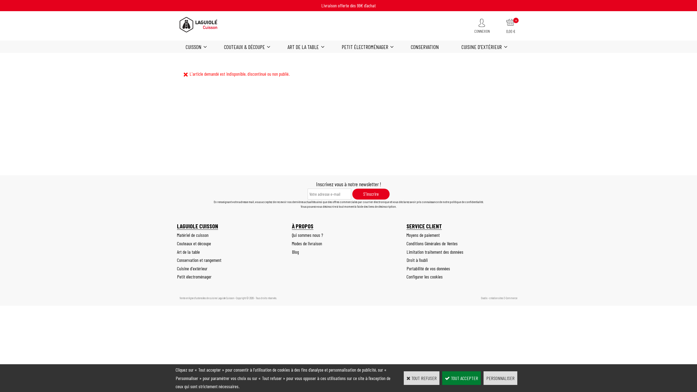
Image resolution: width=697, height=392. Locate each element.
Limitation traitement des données (434, 252)
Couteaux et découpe (194, 243)
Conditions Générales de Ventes (432, 243)
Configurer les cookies (424, 277)
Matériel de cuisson (193, 235)
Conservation (425, 47)
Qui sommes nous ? (307, 235)
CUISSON (193, 47)
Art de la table (303, 47)
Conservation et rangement (199, 260)
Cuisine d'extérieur (481, 47)
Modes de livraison (307, 243)
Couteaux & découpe (244, 47)
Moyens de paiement (423, 235)
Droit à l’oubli (417, 260)
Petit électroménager (365, 47)
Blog (295, 252)
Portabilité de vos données (428, 268)
